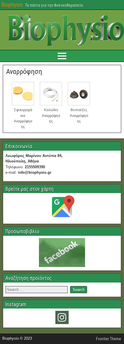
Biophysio (12, 4)
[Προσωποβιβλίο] (62, 252)
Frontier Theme (108, 338)
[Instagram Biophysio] (62, 317)
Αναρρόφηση (24, 72)
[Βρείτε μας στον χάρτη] (62, 207)
